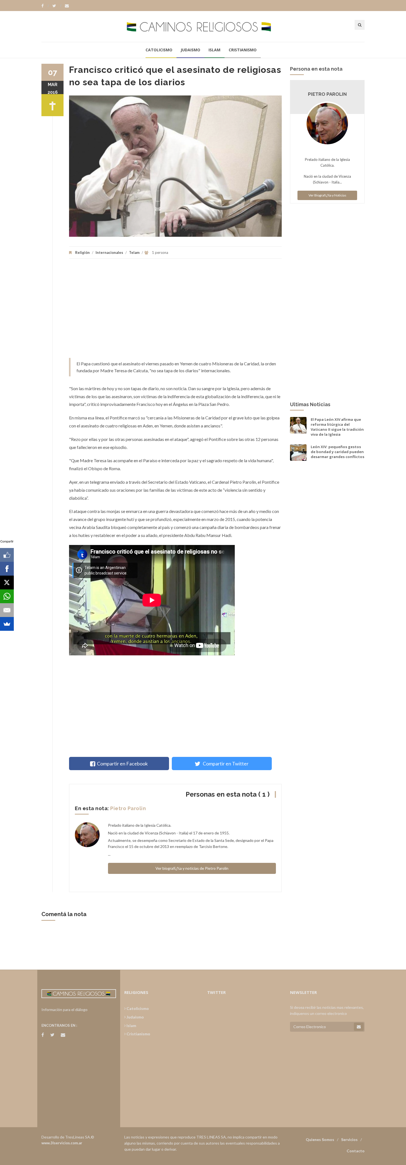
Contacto (356, 1150)
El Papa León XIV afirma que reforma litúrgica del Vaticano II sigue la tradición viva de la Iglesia (337, 427)
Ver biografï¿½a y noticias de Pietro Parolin (191, 868)
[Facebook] (45, 6)
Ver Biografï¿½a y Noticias (327, 195)
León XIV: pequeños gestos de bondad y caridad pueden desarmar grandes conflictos (337, 451)
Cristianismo (243, 49)
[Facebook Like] (7, 555)
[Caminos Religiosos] (203, 26)
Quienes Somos (320, 1139)
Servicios (349, 1139)
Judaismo (190, 49)
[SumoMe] (7, 624)
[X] (7, 582)
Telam (134, 252)
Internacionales (109, 252)
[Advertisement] (175, 311)
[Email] (7, 610)
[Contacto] (67, 6)
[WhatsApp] (7, 596)
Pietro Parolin (128, 808)
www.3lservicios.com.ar (61, 1143)
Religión (82, 252)
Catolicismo (159, 49)
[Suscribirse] (359, 1027)
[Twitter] (56, 6)
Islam (214, 49)
